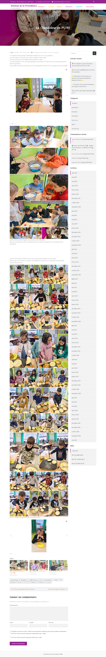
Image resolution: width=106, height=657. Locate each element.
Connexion (75, 450)
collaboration (33, 580)
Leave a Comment (54, 52)
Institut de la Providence (24, 5)
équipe (56, 580)
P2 (28, 582)
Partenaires (68, 6)
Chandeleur (24, 580)
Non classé (75, 116)
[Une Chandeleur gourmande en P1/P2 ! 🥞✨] (19, 565)
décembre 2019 (76, 423)
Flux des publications (77, 455)
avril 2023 (74, 291)
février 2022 (75, 342)
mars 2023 (75, 296)
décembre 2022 (76, 308)
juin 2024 (74, 249)
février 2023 (75, 300)
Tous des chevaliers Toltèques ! (57, 589)
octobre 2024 (75, 240)
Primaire (33, 582)
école (40, 580)
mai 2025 (74, 215)
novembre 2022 (76, 313)
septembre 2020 (76, 393)
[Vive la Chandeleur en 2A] (58, 565)
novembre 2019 (76, 427)
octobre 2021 (75, 355)
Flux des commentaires (78, 459)
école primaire (48, 580)
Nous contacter (90, 6)
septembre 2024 (76, 245)
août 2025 (74, 211)
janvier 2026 (75, 194)
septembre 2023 (76, 274)
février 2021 (75, 372)
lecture (20, 582)
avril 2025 (74, 219)
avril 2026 (74, 181)
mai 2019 (74, 440)
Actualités (51, 6)
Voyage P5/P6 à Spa (88, 154)
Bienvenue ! (41, 6)
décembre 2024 (76, 232)
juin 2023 (74, 283)
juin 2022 (74, 325)
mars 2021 (74, 368)
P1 (24, 582)
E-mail (31, 622)
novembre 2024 (76, 236)
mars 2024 (75, 257)
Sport (73, 124)
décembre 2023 (76, 266)
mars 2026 (75, 185)
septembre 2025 (76, 207)
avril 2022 (74, 334)
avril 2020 (74, 406)
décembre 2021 (76, 347)
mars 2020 (75, 410)
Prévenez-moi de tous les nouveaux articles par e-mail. (26, 637)
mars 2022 (75, 338)
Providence (41, 582)
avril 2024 (74, 253)
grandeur (13, 582)
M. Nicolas (16, 52)
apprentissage (15, 580)
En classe (74, 103)
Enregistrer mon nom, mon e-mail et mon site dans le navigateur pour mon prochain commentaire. (39, 631)
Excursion (74, 111)
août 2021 (74, 359)
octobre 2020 (75, 389)
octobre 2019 (75, 431)
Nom (11, 622)
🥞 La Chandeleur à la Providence (37, 571)
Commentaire (14, 605)
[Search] (94, 53)
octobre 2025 (75, 202)
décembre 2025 (76, 198)
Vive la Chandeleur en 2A (55, 571)
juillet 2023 (75, 279)
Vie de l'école (43, 52)
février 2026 (75, 190)
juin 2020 (74, 397)
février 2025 (75, 228)
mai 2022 (74, 330)
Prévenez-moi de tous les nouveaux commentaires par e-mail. (28, 633)
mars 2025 (75, 224)
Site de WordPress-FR (78, 463)
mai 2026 (74, 177)
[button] (11, 95)
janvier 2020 (75, 419)
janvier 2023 (75, 304)
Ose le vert (75, 120)
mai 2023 (74, 287)
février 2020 (75, 414)
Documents (79, 6)
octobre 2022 (75, 317)
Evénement (36, 52)
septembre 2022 (76, 321)
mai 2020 (74, 402)
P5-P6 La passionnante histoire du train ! (23, 589)
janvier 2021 (75, 376)
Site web (51, 622)
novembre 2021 (76, 351)
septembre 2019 (76, 436)
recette (48, 582)
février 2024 (75, 262)
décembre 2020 (76, 380)
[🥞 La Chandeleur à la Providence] (38, 565)
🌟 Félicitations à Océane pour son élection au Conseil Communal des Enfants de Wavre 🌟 (81, 78)
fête (61, 580)
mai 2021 (74, 363)
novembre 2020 (76, 385)
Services (59, 6)
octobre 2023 (75, 270)
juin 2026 (74, 173)
